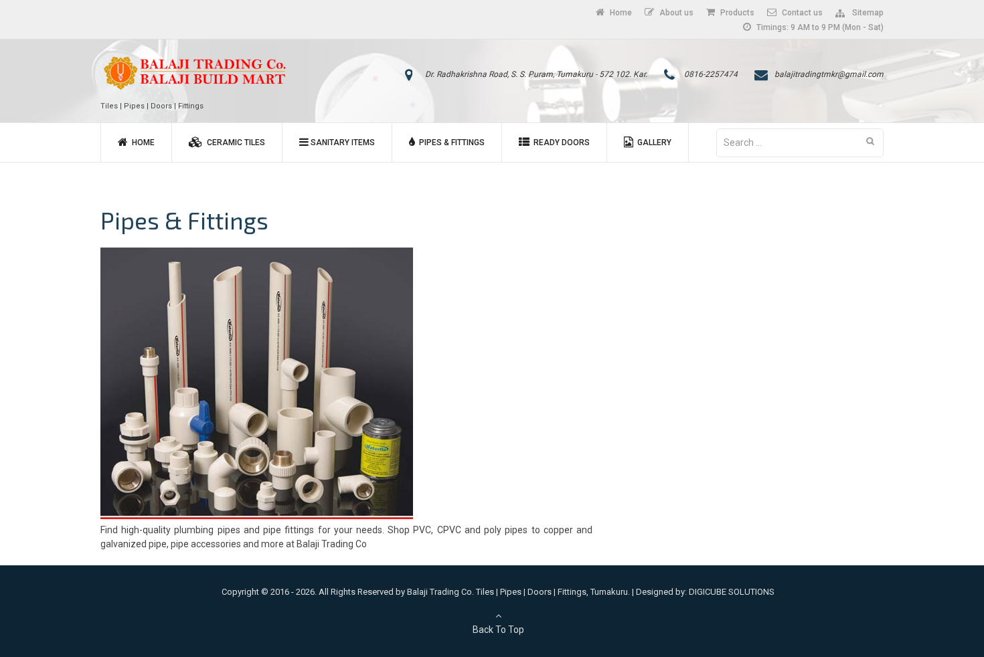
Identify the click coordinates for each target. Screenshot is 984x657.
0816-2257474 (711, 74)
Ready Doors (559, 142)
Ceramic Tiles (234, 142)
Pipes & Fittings (450, 142)
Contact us (801, 12)
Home (620, 12)
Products (736, 12)
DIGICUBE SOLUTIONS (731, 592)
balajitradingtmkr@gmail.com (829, 74)
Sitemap (866, 12)
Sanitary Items (342, 142)
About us (675, 12)
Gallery (652, 142)
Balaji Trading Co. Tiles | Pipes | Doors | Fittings (496, 592)
